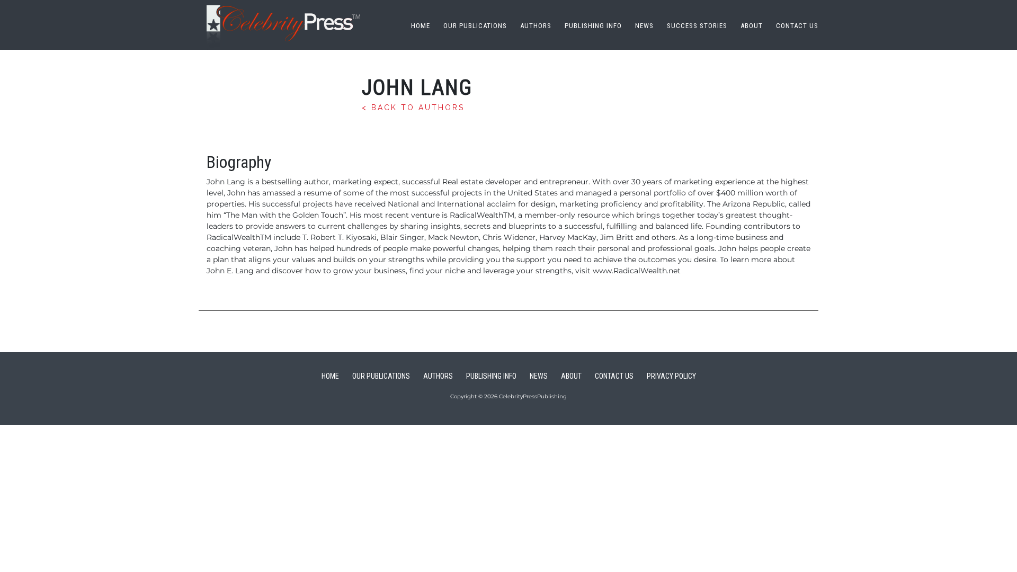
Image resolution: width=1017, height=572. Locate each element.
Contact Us (797, 26)
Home (420, 26)
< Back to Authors (413, 107)
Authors (535, 26)
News (644, 26)
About (752, 26)
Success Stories (697, 26)
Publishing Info (593, 26)
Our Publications (475, 26)
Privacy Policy (671, 376)
